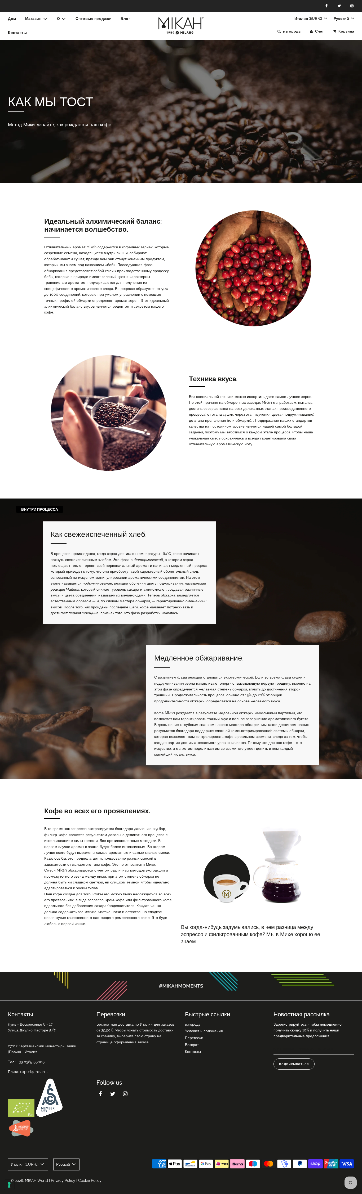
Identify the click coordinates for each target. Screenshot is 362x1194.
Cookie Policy (89, 1180)
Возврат (192, 1045)
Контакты (17, 32)
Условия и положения (204, 1031)
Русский (342, 18)
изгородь (192, 1024)
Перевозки (194, 1038)
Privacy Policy (63, 1180)
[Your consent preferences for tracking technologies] (9, 1185)
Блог (125, 18)
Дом (12, 18)
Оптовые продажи (94, 18)
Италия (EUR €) (308, 18)
